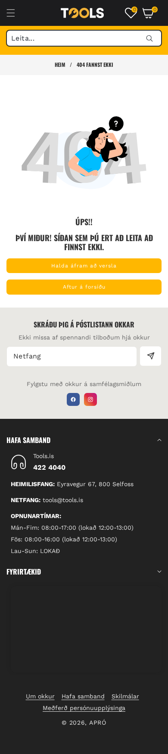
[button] (15, 12)
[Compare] (147, 744)
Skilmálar (125, 696)
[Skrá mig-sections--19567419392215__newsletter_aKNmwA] (150, 356)
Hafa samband (83, 696)
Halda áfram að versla (84, 266)
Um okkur (40, 696)
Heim (60, 64)
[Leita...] (149, 38)
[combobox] (84, 38)
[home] (104, 744)
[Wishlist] (62, 744)
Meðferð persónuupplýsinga (84, 707)
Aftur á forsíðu (84, 287)
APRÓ (97, 722)
